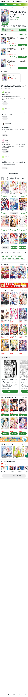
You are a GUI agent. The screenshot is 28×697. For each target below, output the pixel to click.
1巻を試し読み (5, 23)
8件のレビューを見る (13, 173)
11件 (17, 20)
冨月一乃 (14, 17)
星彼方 (18, 17)
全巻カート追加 (22, 29)
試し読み (14, 45)
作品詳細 (14, 213)
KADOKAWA (15, 19)
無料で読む (10, 391)
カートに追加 (22, 45)
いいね (5, 103)
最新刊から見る (23, 34)
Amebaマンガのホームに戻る (14, 476)
